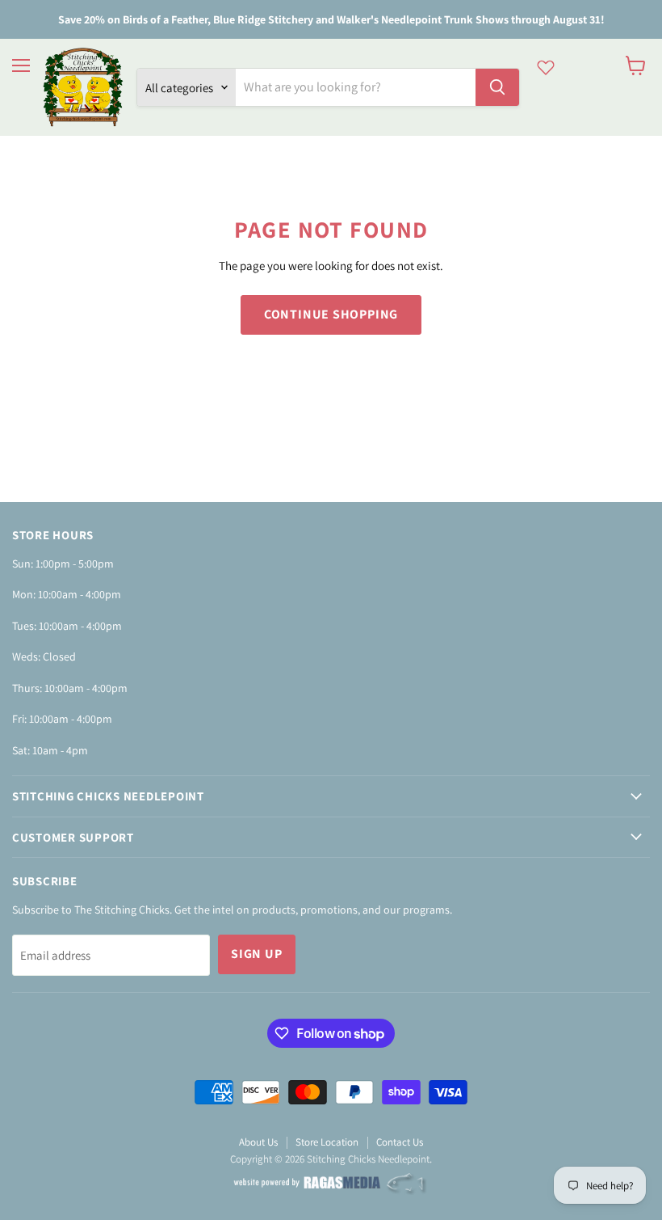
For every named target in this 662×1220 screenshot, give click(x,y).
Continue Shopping (331, 314)
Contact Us (399, 1142)
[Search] (497, 87)
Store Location (326, 1142)
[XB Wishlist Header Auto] (546, 67)
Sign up (257, 953)
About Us (258, 1142)
